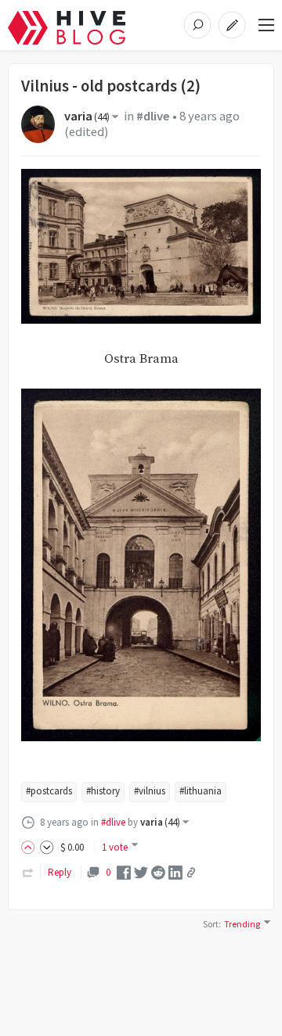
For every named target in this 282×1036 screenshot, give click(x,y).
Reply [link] (59, 872)
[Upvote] (30, 847)
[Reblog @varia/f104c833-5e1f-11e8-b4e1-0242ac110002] (28, 872)
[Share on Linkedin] (175, 871)
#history (103, 791)
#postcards (49, 791)
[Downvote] (47, 847)
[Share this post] (191, 873)
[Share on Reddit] (158, 871)
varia (87, 116)
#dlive (153, 116)
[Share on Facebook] (124, 871)
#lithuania (200, 791)
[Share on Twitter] (141, 871)
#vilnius (149, 791)
